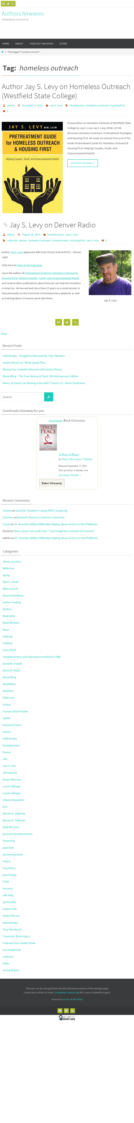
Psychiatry (9, 863)
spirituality (9, 897)
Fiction (7, 700)
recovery (8, 884)
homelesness (77, 105)
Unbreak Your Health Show (19, 938)
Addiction (8, 563)
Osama (7, 506)
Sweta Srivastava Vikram (77, 454)
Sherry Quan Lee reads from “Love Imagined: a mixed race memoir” (54, 526)
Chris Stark (9, 645)
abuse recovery (12, 557)
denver (23, 237)
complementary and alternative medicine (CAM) (32, 652)
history (7, 727)
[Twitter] (8, 3)
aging (6, 570)
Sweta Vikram (11, 911)
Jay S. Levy (56, 105)
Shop (4, 330)
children (8, 638)
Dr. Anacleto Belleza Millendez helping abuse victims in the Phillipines (56, 519)
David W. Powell (12, 659)
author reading (12, 598)
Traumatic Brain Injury (16, 931)
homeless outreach (97, 105)
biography (9, 611)
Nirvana (66, 994)
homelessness (55, 232)
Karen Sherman (12, 775)
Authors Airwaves (23, 13)
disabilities (9, 679)
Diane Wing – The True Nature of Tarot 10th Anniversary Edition (41, 373)
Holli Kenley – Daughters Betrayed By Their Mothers (34, 352)
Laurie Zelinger (12, 781)
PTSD (6, 877)
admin (11, 105)
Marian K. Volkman (14, 809)
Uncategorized (12, 945)
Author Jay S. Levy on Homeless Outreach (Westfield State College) (66, 91)
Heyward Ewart (12, 720)
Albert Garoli (10, 584)
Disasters (8, 686)
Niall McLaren (11, 822)
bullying (7, 632)
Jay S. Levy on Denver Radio (52, 223)
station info (10, 904)
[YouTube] (3, 3)
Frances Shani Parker (15, 707)
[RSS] (13, 3)
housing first (117, 105)
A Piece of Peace (69, 450)
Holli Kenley (10, 734)
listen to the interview (29, 261)
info (5, 754)
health (6, 713)
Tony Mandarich (12, 925)
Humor (7, 747)
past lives (8, 843)
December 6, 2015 (32, 105)
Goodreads (55, 417)
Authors (7, 604)
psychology (10, 870)
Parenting (9, 836)
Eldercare (8, 693)
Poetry (7, 856)
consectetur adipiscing (66, 987)
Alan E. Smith (11, 577)
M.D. (5, 802)
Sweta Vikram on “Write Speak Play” (25, 359)
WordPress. (78, 994)
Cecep (6, 519)
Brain (6, 625)
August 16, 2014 (31, 232)
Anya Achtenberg (13, 591)
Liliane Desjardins (13, 795)
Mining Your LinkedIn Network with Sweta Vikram (32, 366)
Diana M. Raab (11, 666)
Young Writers (11, 966)
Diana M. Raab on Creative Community (41, 513)
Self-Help (8, 891)
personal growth (13, 850)
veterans (8, 952)
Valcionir (8, 513)
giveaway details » (70, 470)
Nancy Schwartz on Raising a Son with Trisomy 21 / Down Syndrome (44, 379)
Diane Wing (9, 673)
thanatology (10, 918)
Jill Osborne (10, 768)
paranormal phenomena (17, 829)
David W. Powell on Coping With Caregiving (42, 506)
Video (6, 959)
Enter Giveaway (52, 478)
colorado (12, 237)
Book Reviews (11, 618)
